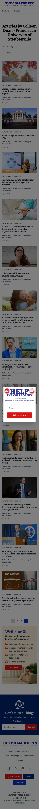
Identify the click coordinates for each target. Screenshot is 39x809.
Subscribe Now (19, 415)
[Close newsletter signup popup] (32, 390)
